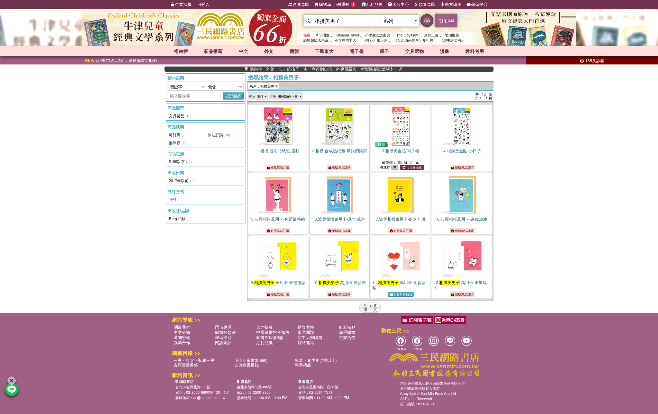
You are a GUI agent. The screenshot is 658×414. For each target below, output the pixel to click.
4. (462, 151)
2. (339, 151)
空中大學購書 (310, 337)
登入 (205, 4)
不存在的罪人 (345, 40)
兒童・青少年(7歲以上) (316, 360)
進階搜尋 (446, 20)
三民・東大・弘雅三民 (194, 360)
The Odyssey (407, 34)
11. (399, 284)
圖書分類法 (225, 332)
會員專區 (301, 4)
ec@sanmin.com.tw (209, 397)
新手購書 (347, 332)
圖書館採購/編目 (271, 337)
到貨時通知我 (403, 294)
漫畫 (444, 51)
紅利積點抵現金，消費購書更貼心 (121, 60)
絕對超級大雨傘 (315, 40)
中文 (243, 51)
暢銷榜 (181, 51)
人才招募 (264, 327)
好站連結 (306, 342)
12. (460, 284)
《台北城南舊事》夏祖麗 (413, 40)
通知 (347, 4)
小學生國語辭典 (377, 34)
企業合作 (347, 337)
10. (339, 282)
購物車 (325, 4)
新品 (213, 51)
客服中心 (400, 4)
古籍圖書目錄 (185, 365)
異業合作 (182, 342)
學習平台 (479, 4)
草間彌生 (322, 34)
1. (278, 151)
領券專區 (427, 4)
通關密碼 (182, 337)
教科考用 (474, 51)
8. (462, 219)
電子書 (357, 51)
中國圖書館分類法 (272, 332)
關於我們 (182, 327)
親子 (384, 51)
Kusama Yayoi (347, 34)
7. (401, 219)
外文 (268, 51)
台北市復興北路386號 (192, 386)
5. (278, 219)
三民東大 (324, 51)
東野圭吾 (431, 34)
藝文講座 (453, 4)
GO (427, 20)
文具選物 (414, 51)
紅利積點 (347, 327)
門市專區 (223, 327)
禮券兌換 (306, 327)
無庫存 (385, 167)
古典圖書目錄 (246, 365)
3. (400, 151)
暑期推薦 (452, 34)
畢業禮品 (303, 365)
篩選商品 (233, 96)
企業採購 (183, 4)
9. (278, 282)
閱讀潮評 (223, 342)
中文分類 (182, 332)
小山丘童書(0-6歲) (250, 360)
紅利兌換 (374, 4)
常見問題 (306, 332)
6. (339, 219)
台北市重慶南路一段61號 (318, 386)
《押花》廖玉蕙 (375, 40)
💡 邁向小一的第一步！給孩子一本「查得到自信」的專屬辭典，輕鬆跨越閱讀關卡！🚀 (307, 69)
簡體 (294, 51)
